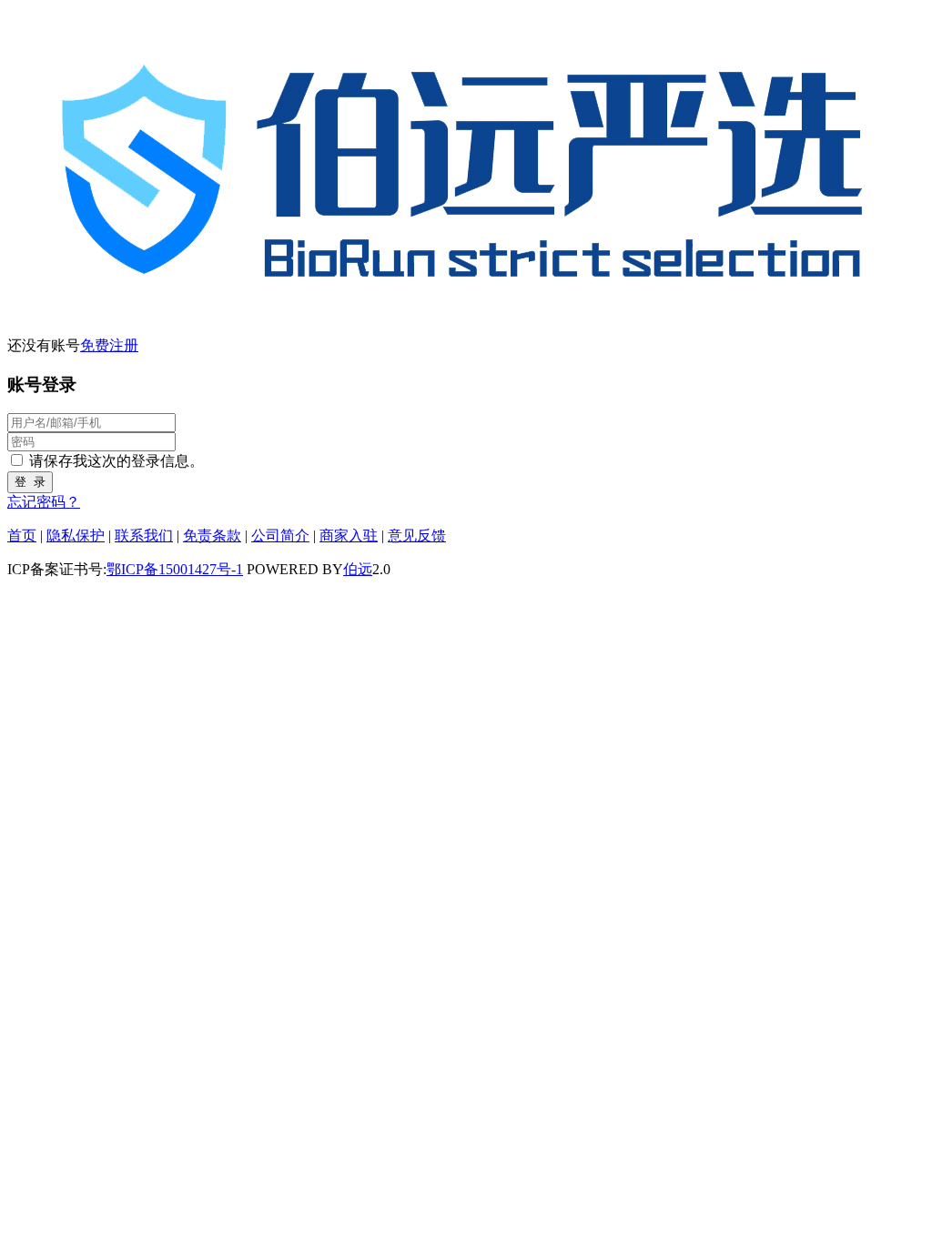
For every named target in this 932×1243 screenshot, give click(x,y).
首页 (21, 535)
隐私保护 (75, 535)
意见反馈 (417, 535)
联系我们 (144, 535)
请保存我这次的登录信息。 (116, 461)
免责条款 (212, 535)
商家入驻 (348, 535)
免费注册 (109, 345)
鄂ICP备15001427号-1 (174, 569)
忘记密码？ (43, 502)
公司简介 (280, 535)
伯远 (357, 569)
